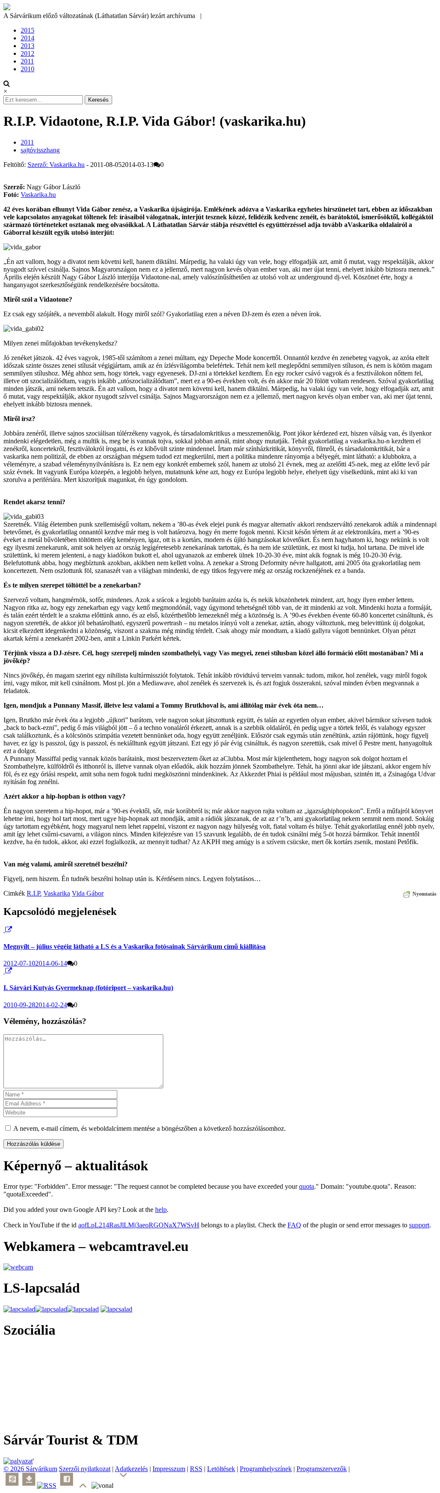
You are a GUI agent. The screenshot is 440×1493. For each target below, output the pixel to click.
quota (306, 1186)
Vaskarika (56, 893)
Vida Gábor (88, 893)
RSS (196, 1468)
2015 (27, 30)
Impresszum (169, 1468)
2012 (27, 53)
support (419, 1225)
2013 (27, 45)
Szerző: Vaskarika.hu (56, 164)
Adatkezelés (131, 1468)
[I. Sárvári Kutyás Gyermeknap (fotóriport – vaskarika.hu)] (4, 971)
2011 (27, 61)
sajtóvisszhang (40, 150)
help (161, 1209)
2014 (27, 38)
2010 (27, 69)
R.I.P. (34, 893)
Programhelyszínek (266, 1468)
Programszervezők (321, 1468)
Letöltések (221, 1468)
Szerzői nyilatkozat (84, 1468)
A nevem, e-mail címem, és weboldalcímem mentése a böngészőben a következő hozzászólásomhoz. (149, 1128)
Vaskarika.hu (38, 194)
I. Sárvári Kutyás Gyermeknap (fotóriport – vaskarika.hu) (88, 987)
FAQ (294, 1225)
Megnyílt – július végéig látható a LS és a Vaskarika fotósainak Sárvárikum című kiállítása (134, 946)
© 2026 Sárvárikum (30, 1468)
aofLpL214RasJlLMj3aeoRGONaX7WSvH (138, 1225)
